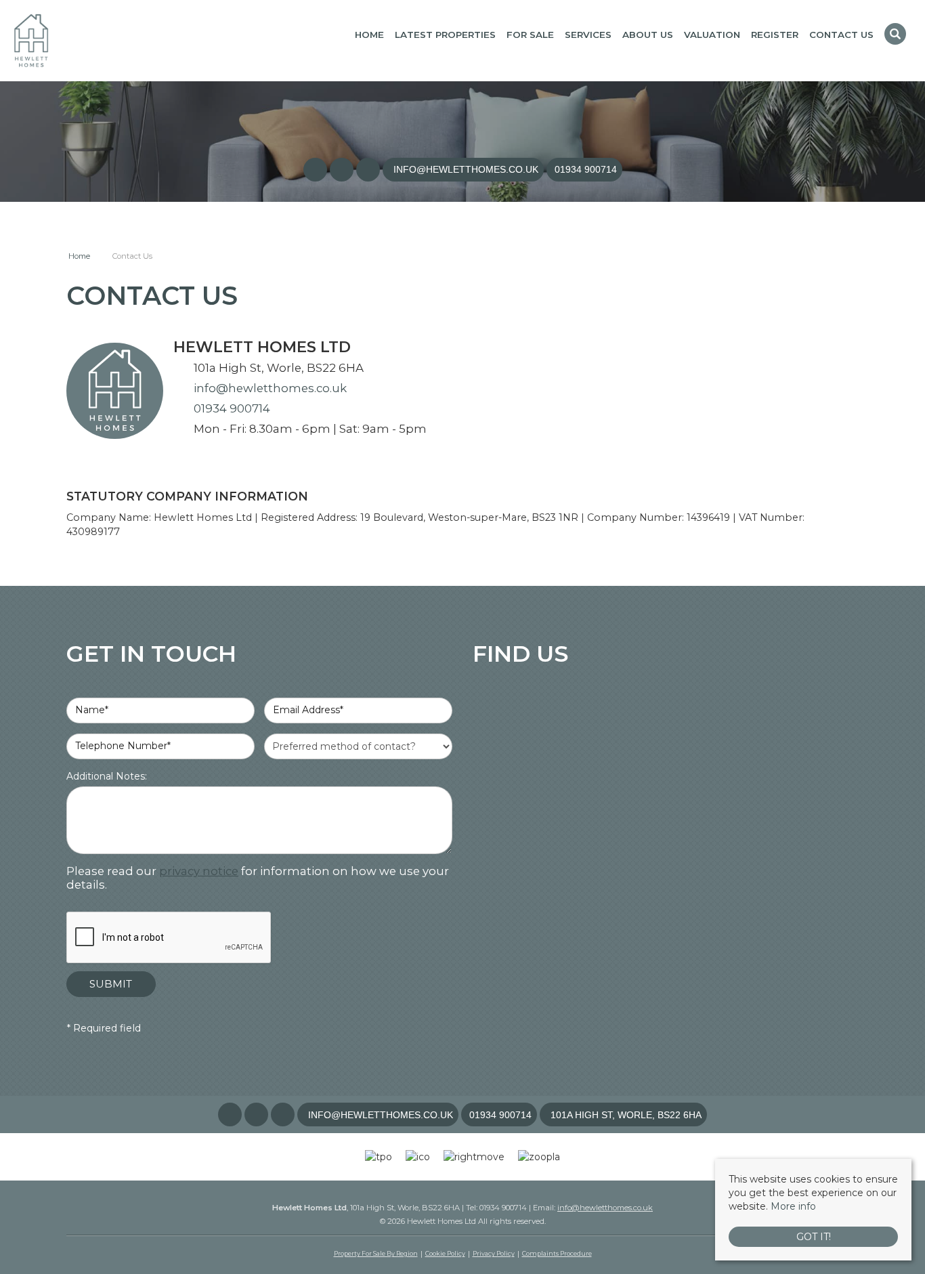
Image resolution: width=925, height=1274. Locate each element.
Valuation (712, 34)
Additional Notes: (106, 776)
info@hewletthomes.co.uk (270, 388)
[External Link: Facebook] (316, 170)
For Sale (530, 34)
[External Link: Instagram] (343, 170)
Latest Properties (445, 34)
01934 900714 (232, 408)
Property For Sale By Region (376, 1253)
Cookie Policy (445, 1253)
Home (369, 34)
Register (774, 34)
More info (793, 1206)
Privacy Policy (494, 1253)
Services (588, 34)
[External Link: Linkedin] (369, 170)
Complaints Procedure (557, 1253)
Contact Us (841, 34)
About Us (647, 34)
